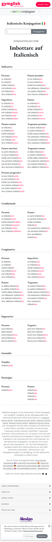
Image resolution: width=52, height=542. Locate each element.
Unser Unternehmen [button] (10, 486)
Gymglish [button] (6, 492)
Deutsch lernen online (18, 423)
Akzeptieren (42, 536)
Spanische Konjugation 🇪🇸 (28, 463)
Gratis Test (43, 4)
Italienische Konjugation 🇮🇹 (28, 465)
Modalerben (43, 468)
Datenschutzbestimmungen (33, 531)
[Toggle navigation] (40, 11)
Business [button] (5, 504)
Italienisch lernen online (39, 423)
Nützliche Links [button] (8, 510)
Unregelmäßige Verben (27, 468)
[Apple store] (46, 473)
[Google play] (43, 473)
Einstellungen (29, 536)
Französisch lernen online (25, 420)
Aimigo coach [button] (7, 498)
